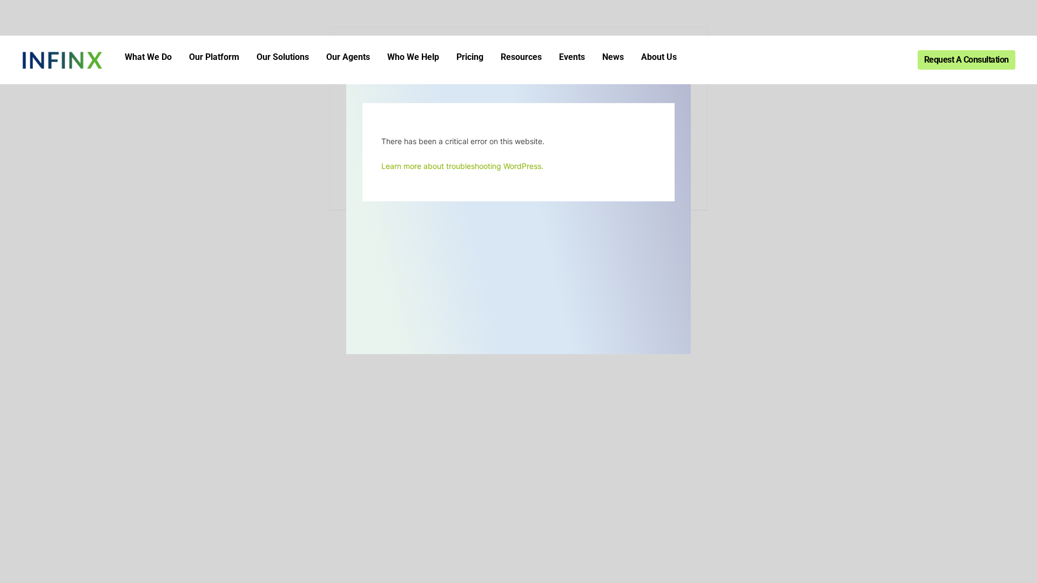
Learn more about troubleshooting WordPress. (462, 166)
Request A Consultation (966, 60)
